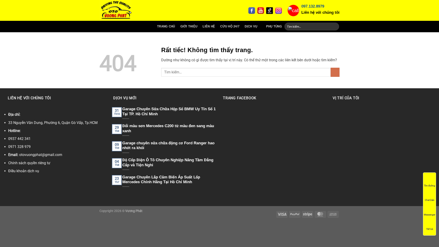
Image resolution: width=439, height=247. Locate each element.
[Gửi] (335, 26)
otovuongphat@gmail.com (40, 155)
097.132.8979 (312, 6)
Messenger (429, 214)
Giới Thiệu (189, 26)
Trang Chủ (166, 26)
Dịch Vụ (251, 26)
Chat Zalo (429, 200)
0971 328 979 (19, 147)
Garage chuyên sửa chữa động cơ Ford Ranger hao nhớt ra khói (168, 145)
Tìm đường (429, 185)
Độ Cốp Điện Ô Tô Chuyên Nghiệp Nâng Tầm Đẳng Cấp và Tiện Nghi (167, 162)
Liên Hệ (209, 26)
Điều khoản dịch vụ (23, 171)
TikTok (429, 229)
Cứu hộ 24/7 (229, 26)
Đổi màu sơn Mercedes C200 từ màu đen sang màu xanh (168, 128)
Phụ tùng (274, 26)
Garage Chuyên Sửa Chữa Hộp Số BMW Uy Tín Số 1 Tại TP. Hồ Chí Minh (169, 111)
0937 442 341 (19, 139)
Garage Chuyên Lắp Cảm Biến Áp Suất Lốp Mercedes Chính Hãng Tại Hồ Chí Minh (161, 179)
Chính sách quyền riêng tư (29, 163)
